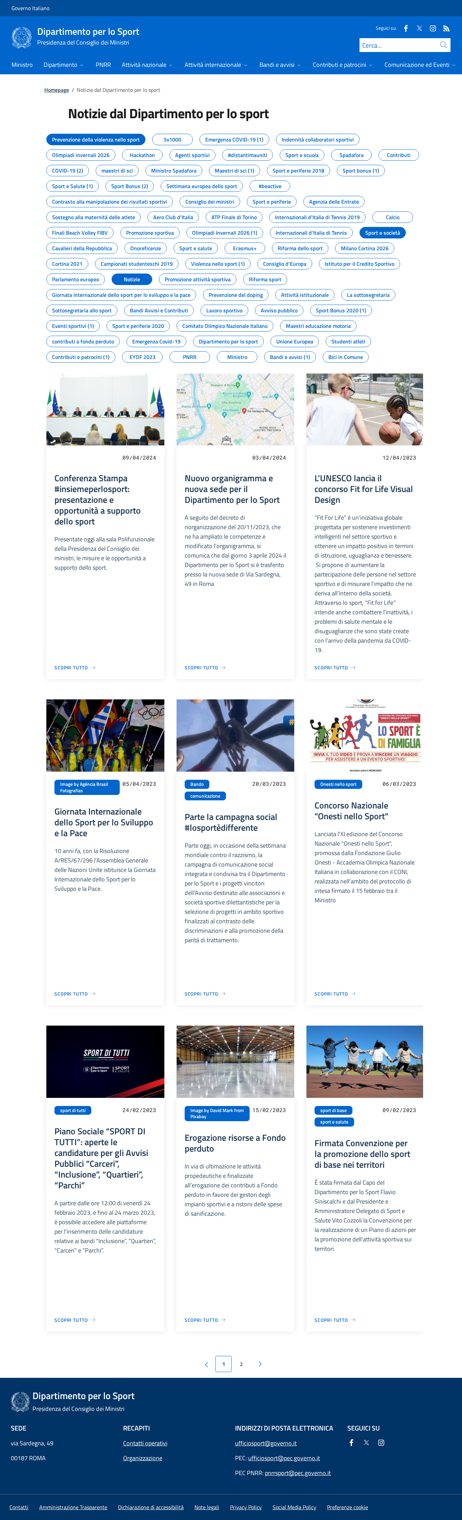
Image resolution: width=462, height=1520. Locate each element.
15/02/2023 (269, 1109)
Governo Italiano (30, 8)
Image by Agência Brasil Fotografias (84, 787)
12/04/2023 (399, 457)
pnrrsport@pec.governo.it (298, 1472)
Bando (197, 784)
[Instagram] (430, 27)
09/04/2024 (139, 457)
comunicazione (205, 796)
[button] (347, 1507)
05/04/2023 (139, 783)
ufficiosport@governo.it (266, 1443)
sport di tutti (73, 1110)
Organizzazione (142, 1458)
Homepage (56, 90)
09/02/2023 (399, 1109)
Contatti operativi (145, 1443)
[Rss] (444, 27)
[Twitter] (416, 27)
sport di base (333, 1110)
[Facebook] (403, 27)
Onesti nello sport (338, 784)
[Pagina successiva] (260, 1364)
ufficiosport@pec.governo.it (284, 1458)
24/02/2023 (139, 1109)
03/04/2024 (269, 457)
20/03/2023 (269, 783)
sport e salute (334, 1122)
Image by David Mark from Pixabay (217, 1113)
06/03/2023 (399, 783)
